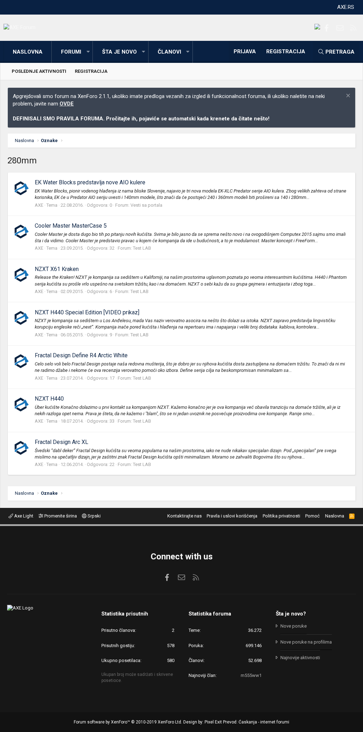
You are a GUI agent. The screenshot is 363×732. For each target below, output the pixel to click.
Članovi (169, 52)
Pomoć (312, 516)
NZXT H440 (49, 398)
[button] (88, 52)
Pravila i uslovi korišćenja (232, 516)
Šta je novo (119, 52)
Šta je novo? (291, 614)
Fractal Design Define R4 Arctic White (81, 355)
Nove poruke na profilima (306, 642)
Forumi (71, 52)
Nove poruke (293, 626)
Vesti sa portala (146, 205)
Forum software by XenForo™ (128, 722)
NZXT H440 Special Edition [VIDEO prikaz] (87, 312)
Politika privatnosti (281, 516)
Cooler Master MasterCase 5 (71, 225)
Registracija (91, 71)
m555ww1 (251, 675)
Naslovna (28, 52)
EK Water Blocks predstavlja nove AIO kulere (90, 182)
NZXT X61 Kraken (57, 269)
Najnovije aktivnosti (300, 657)
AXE (39, 205)
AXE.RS (345, 7)
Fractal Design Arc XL (61, 442)
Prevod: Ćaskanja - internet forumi (256, 722)
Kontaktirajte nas (184, 516)
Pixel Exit (213, 722)
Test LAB (142, 248)
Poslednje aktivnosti (39, 71)
